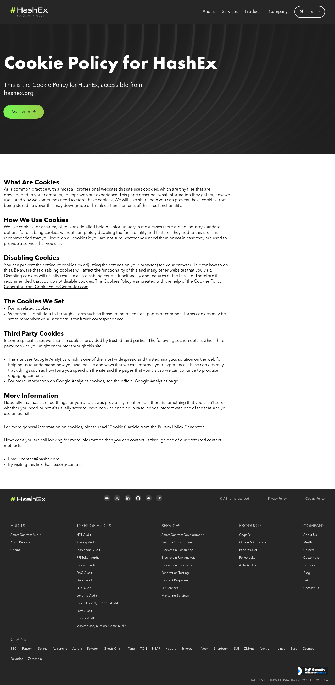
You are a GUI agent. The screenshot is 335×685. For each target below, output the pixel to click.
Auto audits (247, 565)
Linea (281, 648)
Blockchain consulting (177, 550)
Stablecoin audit (88, 550)
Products (253, 12)
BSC (13, 648)
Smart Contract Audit (25, 535)
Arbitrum (266, 648)
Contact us (311, 588)
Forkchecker (247, 557)
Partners (309, 565)
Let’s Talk (313, 12)
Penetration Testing (175, 573)
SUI (236, 648)
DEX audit (83, 588)
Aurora (77, 648)
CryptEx (245, 535)
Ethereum (188, 648)
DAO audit (84, 573)
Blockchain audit (88, 565)
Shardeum (221, 648)
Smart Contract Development (182, 535)
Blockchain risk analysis (178, 557)
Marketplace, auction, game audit (101, 626)
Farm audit (84, 611)
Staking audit (86, 542)
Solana (42, 648)
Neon (205, 648)
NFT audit (83, 535)
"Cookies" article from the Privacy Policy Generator (156, 427)
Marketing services (175, 595)
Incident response (174, 580)
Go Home (21, 112)
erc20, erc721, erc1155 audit (97, 603)
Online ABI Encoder (253, 542)
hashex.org (19, 93)
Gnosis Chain (113, 648)
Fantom (27, 648)
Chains (15, 550)
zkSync (249, 648)
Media (307, 542)
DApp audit (85, 580)
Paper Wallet (248, 550)
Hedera (170, 648)
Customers (311, 557)
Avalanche (60, 648)
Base (294, 648)
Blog (306, 573)
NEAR (156, 648)
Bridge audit (85, 618)
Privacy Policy (277, 498)
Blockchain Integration (177, 565)
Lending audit (86, 595)
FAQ (306, 580)
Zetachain (35, 659)
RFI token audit (87, 557)
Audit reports (20, 542)
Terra (131, 648)
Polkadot (16, 659)
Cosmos (308, 648)
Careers (308, 550)
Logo (29, 12)
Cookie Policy (315, 498)
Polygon (93, 648)
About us (310, 535)
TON (143, 648)
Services (230, 12)
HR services (169, 588)
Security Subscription (176, 542)
